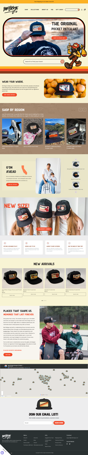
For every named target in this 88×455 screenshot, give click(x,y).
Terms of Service (59, 445)
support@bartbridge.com (72, 437)
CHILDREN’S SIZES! (44, 229)
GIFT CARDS (59, 9)
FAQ (52, 9)
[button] (5, 449)
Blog (35, 440)
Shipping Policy (58, 437)
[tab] (43, 300)
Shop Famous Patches (9, 94)
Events (25, 440)
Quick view (12, 295)
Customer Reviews (59, 440)
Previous (76, 159)
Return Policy (48, 446)
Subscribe (59, 423)
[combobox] (71, 10)
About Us (36, 437)
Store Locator (27, 442)
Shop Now (8, 354)
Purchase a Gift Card (28, 445)
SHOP (26, 9)
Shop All (25, 437)
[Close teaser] (11, 453)
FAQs (46, 444)
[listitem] (44, 1)
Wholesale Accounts (38, 445)
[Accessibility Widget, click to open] (2, 452)
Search (35, 442)
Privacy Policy (58, 442)
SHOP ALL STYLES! (12, 184)
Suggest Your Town (49, 437)
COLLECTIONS (35, 9)
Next (76, 192)
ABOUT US (45, 9)
